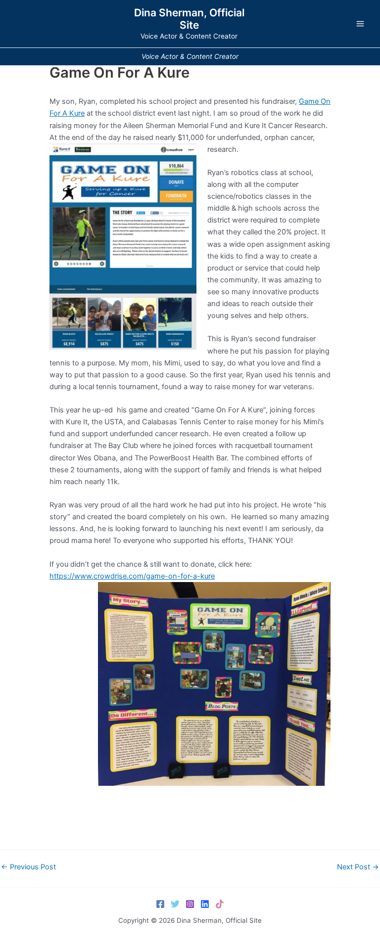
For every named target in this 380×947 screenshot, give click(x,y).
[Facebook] (160, 904)
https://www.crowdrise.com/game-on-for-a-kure (132, 576)
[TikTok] (219, 904)
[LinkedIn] (204, 904)
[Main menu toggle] (360, 24)
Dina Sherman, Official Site (189, 18)
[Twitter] (175, 904)
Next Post (358, 867)
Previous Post (28, 867)
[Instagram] (190, 904)
